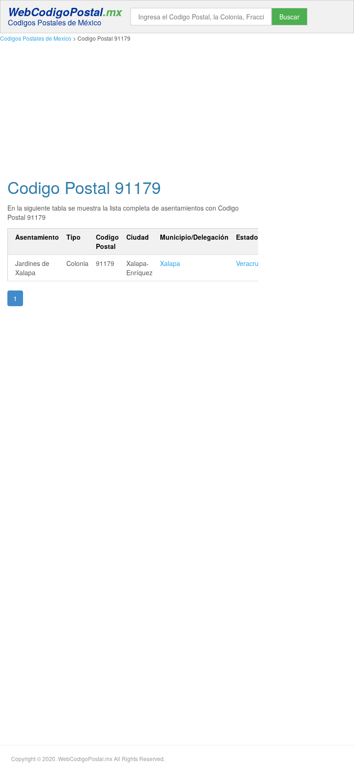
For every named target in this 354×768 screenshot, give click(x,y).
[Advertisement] (177, 107)
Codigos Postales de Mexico (35, 38)
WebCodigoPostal (65, 11)
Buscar (289, 16)
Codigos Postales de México (54, 22)
